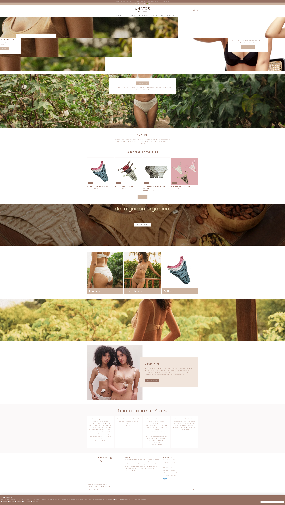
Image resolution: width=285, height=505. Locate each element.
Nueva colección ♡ (142, 224)
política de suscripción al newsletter (102, 486)
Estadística (18, 501)
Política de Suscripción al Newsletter (173, 472)
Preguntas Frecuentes (169, 459)
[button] (88, 10)
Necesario (5, 501)
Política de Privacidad (169, 470)
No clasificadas (26, 501)
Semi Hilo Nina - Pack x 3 (180, 186)
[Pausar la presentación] (147, 72)
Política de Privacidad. (118, 499)
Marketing (11, 501)
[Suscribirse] (112, 489)
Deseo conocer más (260, 46)
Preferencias (35, 501)
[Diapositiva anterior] (137, 72)
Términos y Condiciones (169, 462)
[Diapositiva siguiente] (144, 72)
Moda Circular (142, 83)
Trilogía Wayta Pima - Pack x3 (98, 186)
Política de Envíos (167, 467)
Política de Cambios (168, 465)
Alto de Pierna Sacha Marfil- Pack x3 (154, 187)
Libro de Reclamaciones (169, 475)
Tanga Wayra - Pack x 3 (124, 186)
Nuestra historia (152, 380)
